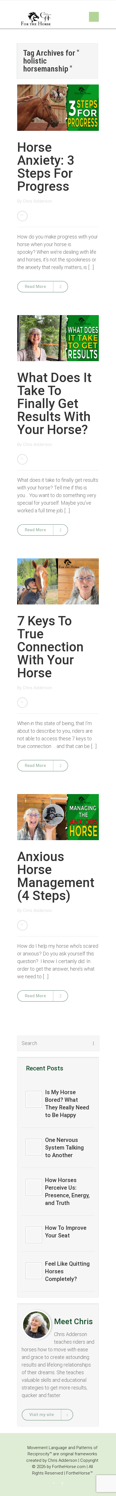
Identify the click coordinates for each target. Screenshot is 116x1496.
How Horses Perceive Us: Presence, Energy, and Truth (67, 1191)
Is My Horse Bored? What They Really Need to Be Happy (67, 1103)
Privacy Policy (62, 1442)
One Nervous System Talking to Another (64, 1148)
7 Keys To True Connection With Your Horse (50, 646)
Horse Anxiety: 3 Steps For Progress (45, 167)
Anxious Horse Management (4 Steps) (55, 876)
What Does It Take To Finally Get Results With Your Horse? (54, 403)
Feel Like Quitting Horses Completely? (67, 1271)
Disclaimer (89, 1442)
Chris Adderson (37, 201)
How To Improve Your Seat (65, 1231)
